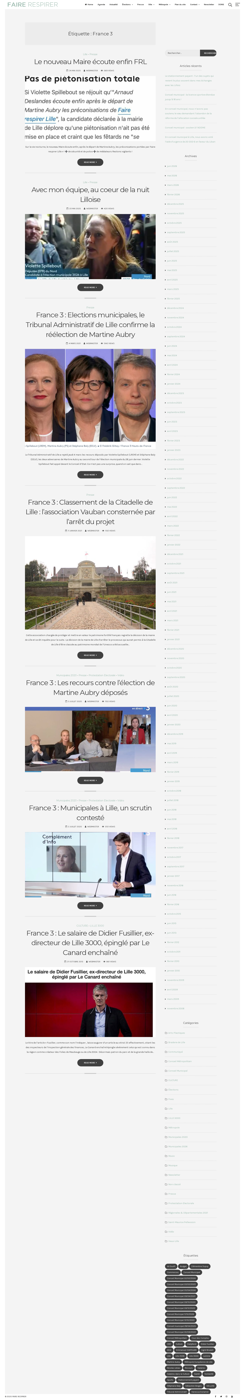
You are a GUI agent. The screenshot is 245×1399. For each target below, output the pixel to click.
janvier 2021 (173, 639)
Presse (140, 4)
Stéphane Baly (173, 1386)
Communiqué (175, 1051)
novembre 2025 (175, 213)
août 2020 (172, 686)
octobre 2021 (174, 563)
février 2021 (173, 630)
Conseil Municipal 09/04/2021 (181, 1296)
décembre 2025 (175, 204)
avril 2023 (172, 431)
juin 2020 (172, 705)
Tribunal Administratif (177, 1392)
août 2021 (172, 582)
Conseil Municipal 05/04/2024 (181, 1290)
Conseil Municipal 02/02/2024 (181, 1278)
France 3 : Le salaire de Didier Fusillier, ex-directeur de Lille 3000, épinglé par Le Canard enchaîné (90, 943)
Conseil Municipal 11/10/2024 (180, 1314)
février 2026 (173, 194)
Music (171, 1156)
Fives (171, 1099)
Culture (179, 1344)
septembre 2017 (175, 866)
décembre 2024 (175, 308)
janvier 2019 (173, 781)
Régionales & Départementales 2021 (188, 1212)
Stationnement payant (188, 1380)
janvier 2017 (173, 876)
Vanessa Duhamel (200, 1392)
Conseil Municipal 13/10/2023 (180, 1320)
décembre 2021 (175, 554)
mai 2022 (172, 506)
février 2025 (173, 298)
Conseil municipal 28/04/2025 (181, 1326)
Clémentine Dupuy (199, 1266)
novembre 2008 (175, 1008)
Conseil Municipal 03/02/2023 (181, 1284)
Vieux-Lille (173, 1241)
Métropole (163, 4)
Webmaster (92, 70)
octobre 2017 (174, 857)
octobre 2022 (174, 478)
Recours (189, 1368)
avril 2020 (172, 715)
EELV (169, 1350)
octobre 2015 (174, 913)
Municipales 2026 (178, 1146)
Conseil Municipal (178, 1070)
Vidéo (121, 675)
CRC (169, 1344)
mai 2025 (172, 270)
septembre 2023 (176, 412)
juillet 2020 (173, 696)
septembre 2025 (176, 232)
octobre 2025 (174, 223)
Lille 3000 (193, 1356)
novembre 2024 (175, 317)
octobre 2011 (173, 951)
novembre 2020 (175, 658)
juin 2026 (172, 166)
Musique (172, 1165)
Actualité (114, 4)
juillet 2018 (172, 800)
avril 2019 (172, 753)
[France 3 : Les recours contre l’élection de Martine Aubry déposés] (90, 739)
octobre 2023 (174, 402)
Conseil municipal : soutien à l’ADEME (185, 127)
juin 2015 (171, 923)
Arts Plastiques (176, 1033)
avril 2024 (172, 364)
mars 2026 (173, 185)
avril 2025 (172, 279)
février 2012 (173, 942)
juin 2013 (171, 932)
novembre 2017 (175, 847)
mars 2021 (172, 620)
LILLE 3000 (97, 925)
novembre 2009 (175, 980)
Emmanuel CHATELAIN (186, 1350)
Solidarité (208, 1374)
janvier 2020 (173, 724)
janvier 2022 (173, 544)
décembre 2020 (175, 648)
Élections (126, 4)
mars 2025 (173, 289)
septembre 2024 (176, 336)
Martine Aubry (173, 1362)
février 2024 (173, 374)
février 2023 (173, 440)
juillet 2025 (173, 251)
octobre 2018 (174, 790)
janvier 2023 (173, 450)
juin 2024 (172, 346)
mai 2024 (172, 355)
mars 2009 (173, 999)
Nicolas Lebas (173, 1368)
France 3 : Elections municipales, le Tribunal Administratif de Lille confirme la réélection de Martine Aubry (90, 325)
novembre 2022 (175, 469)
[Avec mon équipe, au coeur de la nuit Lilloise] (90, 246)
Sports (170, 1380)
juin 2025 (172, 260)
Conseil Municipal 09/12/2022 (181, 1308)
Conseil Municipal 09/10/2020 (181, 1302)
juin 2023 (172, 421)
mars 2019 (172, 762)
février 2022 (173, 535)
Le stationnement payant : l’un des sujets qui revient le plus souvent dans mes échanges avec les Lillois (189, 81)
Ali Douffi (171, 1266)
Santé (197, 1374)
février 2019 (173, 771)
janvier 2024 (173, 383)
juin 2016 (171, 895)
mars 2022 (173, 525)
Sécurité (210, 1386)
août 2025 (172, 241)
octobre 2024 (174, 327)
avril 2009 (172, 989)
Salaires (201, 1368)
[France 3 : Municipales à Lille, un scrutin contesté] (90, 864)
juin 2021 (171, 592)
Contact (193, 4)
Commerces (173, 1272)
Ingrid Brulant (207, 1350)
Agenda (101, 4)
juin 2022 (172, 497)
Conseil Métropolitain (180, 1061)
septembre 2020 (176, 677)
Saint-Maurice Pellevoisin (182, 1222)
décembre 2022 (175, 459)
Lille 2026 (180, 1356)
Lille (85, 54)
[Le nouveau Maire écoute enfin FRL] (90, 108)
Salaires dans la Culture (178, 1374)
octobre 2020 (174, 667)
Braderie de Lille (176, 1042)
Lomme (206, 1356)
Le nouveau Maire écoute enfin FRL (90, 61)
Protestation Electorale (102, 675)
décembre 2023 (175, 393)
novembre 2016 (175, 885)
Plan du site (180, 4)
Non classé (174, 1184)
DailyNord (191, 1344)
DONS (221, 4)
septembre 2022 (176, 488)
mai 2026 (172, 175)
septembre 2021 (175, 573)
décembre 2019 (175, 734)
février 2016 (173, 904)
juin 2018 (171, 809)
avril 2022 (172, 516)
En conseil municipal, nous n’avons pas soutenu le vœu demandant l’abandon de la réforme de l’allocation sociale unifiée (188, 113)
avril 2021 (172, 611)
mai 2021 (171, 601)
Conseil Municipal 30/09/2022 (181, 1332)
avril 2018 (172, 828)
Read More (89, 162)
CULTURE (82, 925)
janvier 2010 (173, 970)
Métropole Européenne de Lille (198, 1362)
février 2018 (173, 838)
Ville (150, 4)
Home (90, 4)
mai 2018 (171, 819)
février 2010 (173, 961)
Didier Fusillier (207, 1344)
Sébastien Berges (193, 1386)
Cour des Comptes (200, 1338)
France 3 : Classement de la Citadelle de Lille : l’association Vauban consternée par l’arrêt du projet (90, 512)
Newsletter (209, 4)
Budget (183, 1266)
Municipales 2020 (66, 675)
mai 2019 (171, 743)
